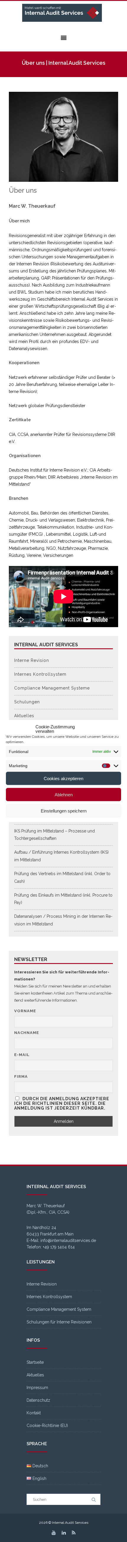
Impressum (37, 1387)
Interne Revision (31, 660)
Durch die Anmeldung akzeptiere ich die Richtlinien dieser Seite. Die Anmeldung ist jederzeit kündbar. (61, 1103)
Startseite (35, 1362)
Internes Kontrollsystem (40, 674)
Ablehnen (64, 794)
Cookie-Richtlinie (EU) (47, 1425)
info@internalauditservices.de (68, 1240)
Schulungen (27, 702)
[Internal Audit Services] (63, 13)
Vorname (25, 1011)
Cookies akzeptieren (63, 778)
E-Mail (22, 1055)
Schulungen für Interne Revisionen (59, 1322)
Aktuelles (24, 715)
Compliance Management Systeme (52, 688)
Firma (21, 1076)
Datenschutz (38, 1400)
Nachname (26, 1032)
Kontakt (34, 1413)
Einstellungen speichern (64, 810)
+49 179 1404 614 (59, 1247)
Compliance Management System (59, 1309)
